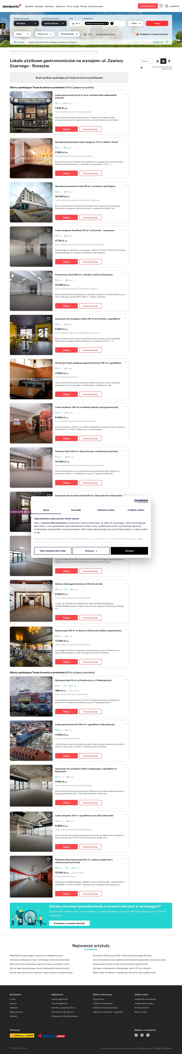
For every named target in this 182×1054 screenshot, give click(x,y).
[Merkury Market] (22, 1036)
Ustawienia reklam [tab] (106, 510)
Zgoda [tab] (46, 510)
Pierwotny (49, 6)
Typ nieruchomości (50, 18)
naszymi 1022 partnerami (53, 523)
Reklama (14, 1007)
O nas (12, 999)
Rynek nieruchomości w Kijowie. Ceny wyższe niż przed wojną (41, 972)
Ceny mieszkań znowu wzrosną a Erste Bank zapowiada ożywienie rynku (129, 959)
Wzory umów (141, 1011)
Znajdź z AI (158, 42)
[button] (2, 26)
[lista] (163, 61)
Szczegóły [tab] (76, 510)
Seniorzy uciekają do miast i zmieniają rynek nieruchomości (40, 959)
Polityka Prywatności (103, 1003)
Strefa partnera (142, 1007)
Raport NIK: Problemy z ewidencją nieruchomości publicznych (124, 972)
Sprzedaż (29, 6)
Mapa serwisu (16, 1011)
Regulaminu (146, 1048)
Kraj (71, 18)
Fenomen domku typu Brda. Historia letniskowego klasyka (122, 955)
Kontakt (13, 1016)
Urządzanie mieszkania (145, 999)
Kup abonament (95, 6)
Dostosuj (89, 551)
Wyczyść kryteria (107, 34)
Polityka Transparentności (105, 1007)
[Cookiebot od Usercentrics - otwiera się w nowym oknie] (136, 501)
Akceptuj (129, 551)
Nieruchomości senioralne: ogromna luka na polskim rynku (39, 964)
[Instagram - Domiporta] (142, 1035)
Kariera (13, 1003)
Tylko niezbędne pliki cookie (53, 551)
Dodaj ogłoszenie (148, 6)
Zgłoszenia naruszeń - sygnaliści (108, 1011)
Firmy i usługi (73, 6)
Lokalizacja (87, 18)
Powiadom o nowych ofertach (154, 34)
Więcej (66, 129)
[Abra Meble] (51, 1036)
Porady (83, 6)
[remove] (107, 23)
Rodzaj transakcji (21, 18)
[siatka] (157, 61)
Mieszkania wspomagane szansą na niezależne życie (36, 955)
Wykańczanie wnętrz (144, 1003)
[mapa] (169, 61)
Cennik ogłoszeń (59, 1003)
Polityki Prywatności (163, 1048)
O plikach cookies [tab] (136, 510)
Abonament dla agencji (62, 1011)
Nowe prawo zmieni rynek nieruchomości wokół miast (120, 964)
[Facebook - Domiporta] (136, 1035)
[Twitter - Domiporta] (147, 1035)
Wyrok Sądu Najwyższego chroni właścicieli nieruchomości (40, 968)
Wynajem (39, 6)
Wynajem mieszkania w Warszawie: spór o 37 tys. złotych (122, 968)
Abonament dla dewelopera (64, 1016)
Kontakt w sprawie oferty (63, 1007)
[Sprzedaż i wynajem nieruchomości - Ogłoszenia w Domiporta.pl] (12, 6)
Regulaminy (98, 999)
